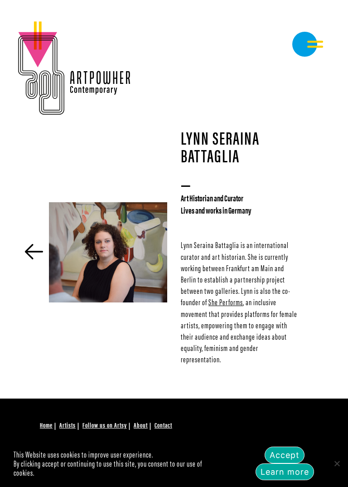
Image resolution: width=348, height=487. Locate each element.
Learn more (285, 472)
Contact (163, 424)
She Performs (225, 301)
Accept (285, 455)
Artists (67, 424)
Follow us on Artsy (104, 424)
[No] (336, 463)
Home (46, 424)
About (141, 424)
